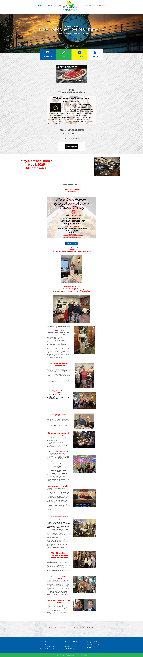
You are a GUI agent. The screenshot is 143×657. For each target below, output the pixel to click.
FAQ (65, 644)
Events (81, 5)
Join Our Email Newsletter (93, 644)
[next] (99, 111)
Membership (51, 5)
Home (39, 5)
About (44, 5)
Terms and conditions (69, 648)
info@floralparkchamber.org (48, 648)
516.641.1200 (44, 644)
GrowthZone (84, 655)
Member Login (87, 5)
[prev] (44, 111)
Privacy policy (67, 646)
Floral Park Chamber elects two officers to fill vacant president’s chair (57, 608)
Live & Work (59, 5)
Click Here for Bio (51, 573)
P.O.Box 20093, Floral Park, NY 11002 (50, 646)
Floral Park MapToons (99, 5)
